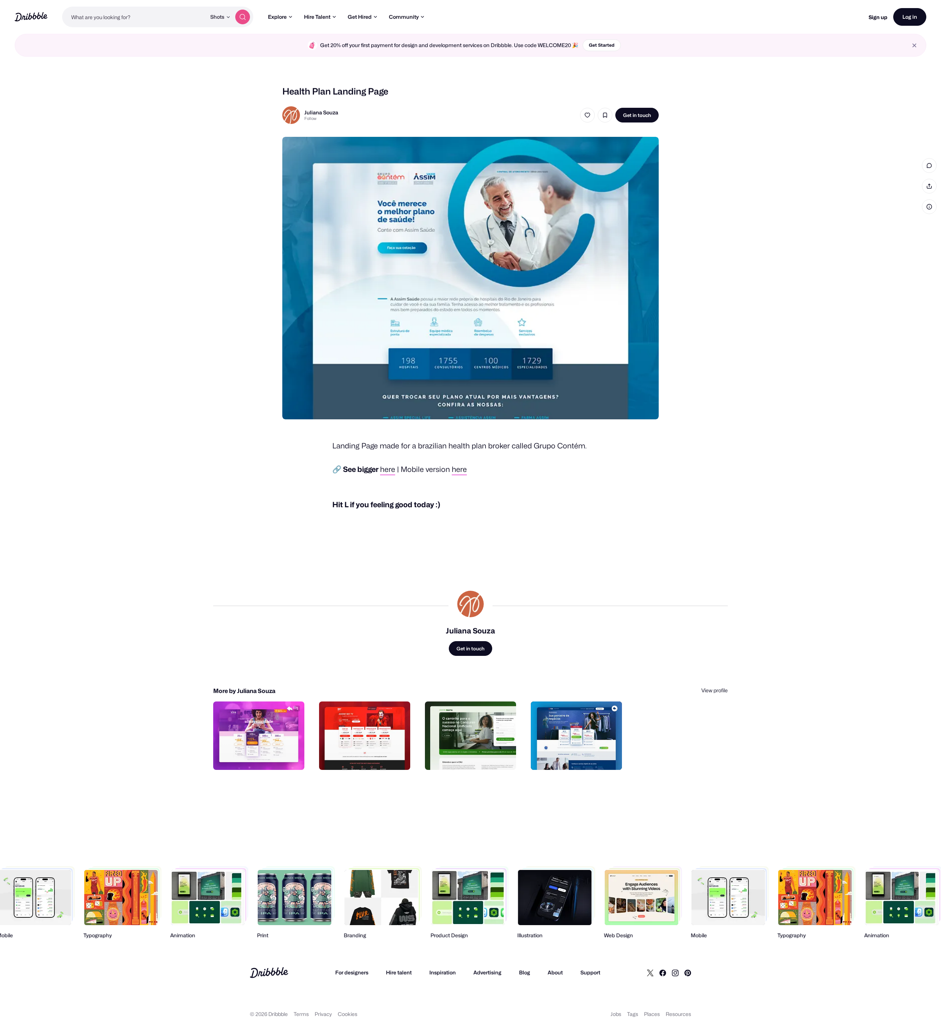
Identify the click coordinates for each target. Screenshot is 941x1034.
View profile (714, 690)
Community (404, 17)
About (555, 972)
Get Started (602, 45)
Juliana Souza (321, 112)
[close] (914, 45)
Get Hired (360, 17)
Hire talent (399, 972)
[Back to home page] (31, 16)
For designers (351, 972)
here (387, 469)
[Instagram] (675, 972)
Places (652, 1014)
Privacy (323, 1014)
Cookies (347, 1014)
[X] (650, 972)
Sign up (878, 17)
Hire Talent (317, 17)
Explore (277, 17)
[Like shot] (587, 115)
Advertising (487, 972)
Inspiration (442, 972)
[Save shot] (605, 115)
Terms (301, 1014)
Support (590, 972)
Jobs (616, 1014)
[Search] (242, 17)
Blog (524, 972)
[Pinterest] (687, 972)
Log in (909, 17)
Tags (632, 1014)
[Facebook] (662, 972)
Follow (310, 118)
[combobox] (134, 17)
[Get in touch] (261, 756)
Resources (678, 1014)
